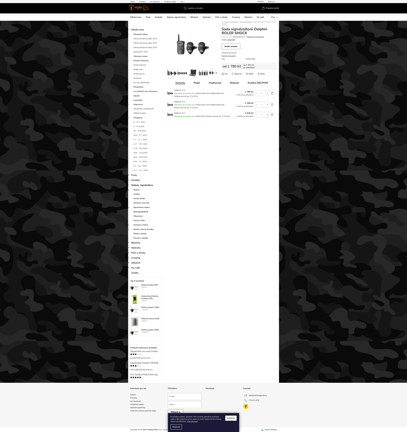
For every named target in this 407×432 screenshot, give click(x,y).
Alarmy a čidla (139, 220)
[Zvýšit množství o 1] (267, 93)
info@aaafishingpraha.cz (258, 395)
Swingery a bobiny (140, 225)
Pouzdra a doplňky (140, 238)
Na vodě (135, 267)
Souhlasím (231, 418)
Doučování (137, 78)
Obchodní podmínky (137, 407)
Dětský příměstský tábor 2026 (145, 47)
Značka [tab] (258, 83)
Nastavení (176, 427)
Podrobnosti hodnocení (255, 37)
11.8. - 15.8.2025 (140, 148)
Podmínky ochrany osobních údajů (143, 411)
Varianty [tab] (180, 83)
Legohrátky (137, 100)
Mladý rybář (137, 69)
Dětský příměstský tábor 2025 (145, 43)
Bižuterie (135, 242)
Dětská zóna (137, 29)
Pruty (134, 175)
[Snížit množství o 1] (256, 93)
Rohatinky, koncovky (141, 203)
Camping (135, 257)
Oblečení (135, 262)
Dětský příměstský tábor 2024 (145, 39)
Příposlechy (138, 216)
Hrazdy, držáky (139, 198)
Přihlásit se (175, 412)
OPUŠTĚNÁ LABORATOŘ (143, 109)
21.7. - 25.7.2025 (140, 144)
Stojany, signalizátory (142, 185)
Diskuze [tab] (234, 83)
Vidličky (136, 194)
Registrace (271, 2)
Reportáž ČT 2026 (140, 52)
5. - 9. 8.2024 (138, 126)
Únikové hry (138, 104)
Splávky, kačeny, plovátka (143, 229)
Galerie (132, 2)
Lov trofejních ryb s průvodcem (145, 91)
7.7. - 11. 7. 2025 (140, 140)
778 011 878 (254, 400)
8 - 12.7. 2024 (139, 122)
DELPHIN (231, 40)
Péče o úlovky (138, 252)
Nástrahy (136, 247)
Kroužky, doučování (141, 60)
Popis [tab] (197, 83)
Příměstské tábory (140, 34)
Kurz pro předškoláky (141, 82)
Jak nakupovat (155, 2)
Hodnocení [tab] (215, 83)
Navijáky (135, 180)
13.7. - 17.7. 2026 (140, 170)
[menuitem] (136, 17)
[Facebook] (245, 406)
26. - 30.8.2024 (139, 131)
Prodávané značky (170, 2)
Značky (135, 272)
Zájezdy (136, 96)
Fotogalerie (137, 118)
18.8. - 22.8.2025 (140, 153)
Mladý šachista (139, 74)
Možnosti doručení (229, 56)
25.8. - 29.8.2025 (140, 157)
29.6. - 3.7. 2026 (140, 161)
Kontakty (142, 2)
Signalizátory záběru (141, 207)
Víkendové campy (140, 56)
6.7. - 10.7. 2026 (140, 166)
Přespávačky (138, 87)
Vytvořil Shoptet (270, 429)
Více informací (192, 421)
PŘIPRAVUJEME (139, 113)
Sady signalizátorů (140, 212)
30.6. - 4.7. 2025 (140, 135)
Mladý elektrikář (139, 65)
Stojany (136, 190)
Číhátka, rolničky (140, 234)
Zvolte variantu (231, 46)
